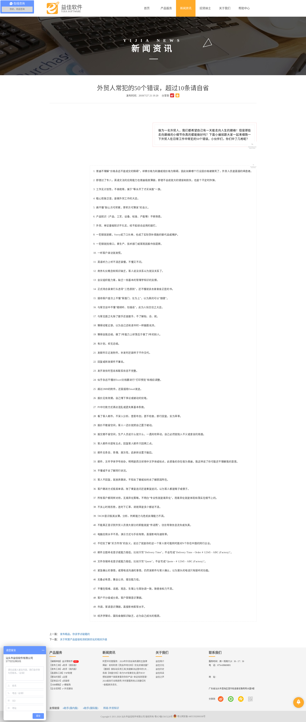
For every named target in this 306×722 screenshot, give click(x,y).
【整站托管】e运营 (58, 677)
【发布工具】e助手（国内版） (63, 669)
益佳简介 (160, 661)
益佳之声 (160, 677)
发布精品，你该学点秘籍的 (75, 634)
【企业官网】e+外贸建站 (61, 688)
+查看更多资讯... (110, 685)
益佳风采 (160, 673)
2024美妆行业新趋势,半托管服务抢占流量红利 (124, 681)
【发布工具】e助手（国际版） (63, 665)
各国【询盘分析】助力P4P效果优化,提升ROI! (124, 673)
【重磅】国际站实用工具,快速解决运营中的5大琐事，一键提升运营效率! (137, 669)
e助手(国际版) (90, 708)
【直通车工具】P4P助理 (60, 673)
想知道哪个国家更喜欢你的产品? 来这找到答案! (125, 677)
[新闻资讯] (186, 8)
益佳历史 (160, 669)
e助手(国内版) (70, 708)
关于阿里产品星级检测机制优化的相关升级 (83, 639)
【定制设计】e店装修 (59, 681)
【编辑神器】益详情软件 (63, 661)
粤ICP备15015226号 (163, 716)
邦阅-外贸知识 (111, 708)
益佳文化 (160, 665)
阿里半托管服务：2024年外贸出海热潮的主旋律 (125, 661)
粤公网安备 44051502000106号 (191, 716)
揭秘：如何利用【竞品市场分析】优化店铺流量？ (126, 665)
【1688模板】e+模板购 (60, 685)
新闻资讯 (109, 652)
